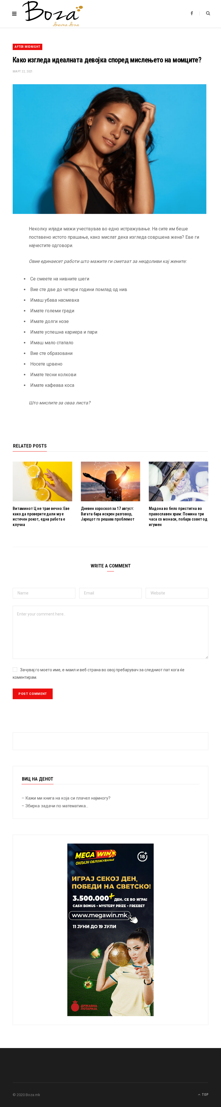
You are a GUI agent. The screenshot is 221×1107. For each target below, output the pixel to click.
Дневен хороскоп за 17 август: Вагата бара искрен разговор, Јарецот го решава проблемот (107, 514)
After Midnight (27, 47)
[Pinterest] (8, 275)
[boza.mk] (52, 14)
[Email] (8, 290)
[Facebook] (8, 246)
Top (204, 1095)
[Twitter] (8, 261)
